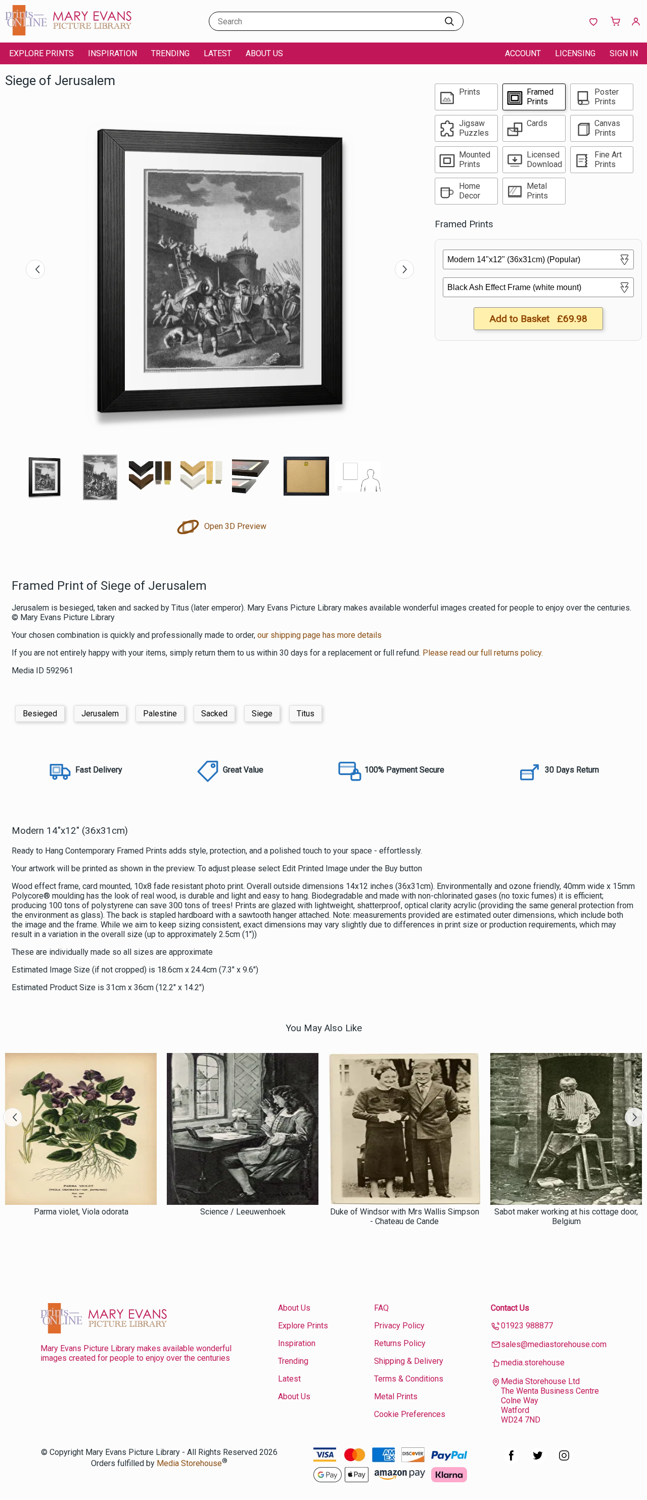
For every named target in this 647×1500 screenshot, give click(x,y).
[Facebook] (511, 1461)
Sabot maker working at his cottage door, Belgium (566, 1216)
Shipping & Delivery (408, 1361)
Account (523, 53)
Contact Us (510, 1308)
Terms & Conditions (408, 1379)
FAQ (381, 1308)
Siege (262, 713)
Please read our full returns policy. (483, 653)
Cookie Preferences (409, 1414)
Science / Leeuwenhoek (243, 1212)
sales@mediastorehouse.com (554, 1344)
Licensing (575, 53)
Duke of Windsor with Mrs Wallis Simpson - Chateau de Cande (404, 1216)
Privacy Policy (399, 1325)
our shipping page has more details (319, 635)
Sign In (624, 53)
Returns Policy (400, 1343)
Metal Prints (396, 1396)
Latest (218, 53)
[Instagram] (564, 1461)
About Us (264, 53)
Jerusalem (100, 713)
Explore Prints (41, 53)
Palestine (160, 713)
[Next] (404, 269)
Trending (170, 53)
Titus (305, 713)
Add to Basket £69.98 (538, 319)
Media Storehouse (189, 1463)
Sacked (214, 713)
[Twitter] (538, 1461)
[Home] (68, 32)
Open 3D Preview (234, 526)
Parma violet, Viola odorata (81, 1212)
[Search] (449, 21)
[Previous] (35, 269)
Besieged (40, 713)
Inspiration (112, 53)
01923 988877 (527, 1325)
